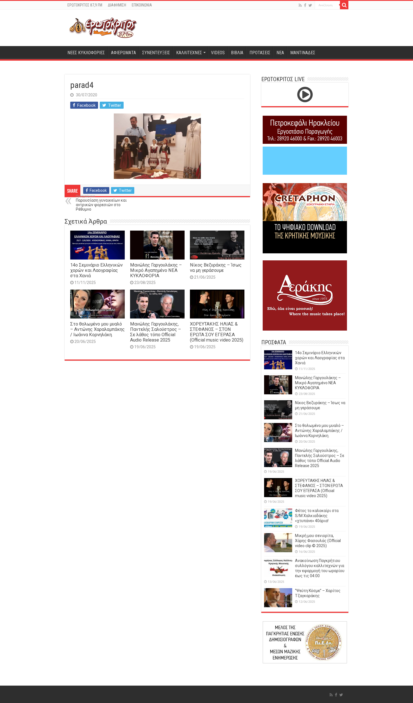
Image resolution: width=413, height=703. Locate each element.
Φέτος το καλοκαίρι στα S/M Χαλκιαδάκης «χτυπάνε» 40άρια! (317, 515)
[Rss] (300, 5)
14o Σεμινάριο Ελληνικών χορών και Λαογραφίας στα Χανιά (96, 270)
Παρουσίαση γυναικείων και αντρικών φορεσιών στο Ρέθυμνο (101, 202)
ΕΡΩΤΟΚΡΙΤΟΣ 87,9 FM (84, 5)
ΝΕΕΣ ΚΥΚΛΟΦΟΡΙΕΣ (86, 52)
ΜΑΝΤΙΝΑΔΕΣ (302, 52)
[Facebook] (305, 5)
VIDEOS (218, 52)
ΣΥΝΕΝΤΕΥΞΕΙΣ (156, 52)
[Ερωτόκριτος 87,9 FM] (103, 27)
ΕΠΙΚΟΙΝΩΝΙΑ (142, 5)
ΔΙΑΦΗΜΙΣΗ (117, 5)
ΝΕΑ (280, 52)
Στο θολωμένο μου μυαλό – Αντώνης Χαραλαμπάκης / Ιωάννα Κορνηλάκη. (97, 329)
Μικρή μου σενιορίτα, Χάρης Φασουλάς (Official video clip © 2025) (318, 540)
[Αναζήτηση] (344, 5)
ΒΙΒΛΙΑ (237, 52)
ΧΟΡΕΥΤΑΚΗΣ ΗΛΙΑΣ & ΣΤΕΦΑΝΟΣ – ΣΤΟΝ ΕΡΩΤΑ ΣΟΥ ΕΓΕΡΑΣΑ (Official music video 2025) (216, 332)
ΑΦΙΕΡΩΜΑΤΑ (123, 52)
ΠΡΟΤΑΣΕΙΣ (259, 52)
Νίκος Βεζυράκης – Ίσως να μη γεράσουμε (216, 267)
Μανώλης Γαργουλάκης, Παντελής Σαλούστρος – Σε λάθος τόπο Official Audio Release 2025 (155, 332)
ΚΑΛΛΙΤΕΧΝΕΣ (189, 52)
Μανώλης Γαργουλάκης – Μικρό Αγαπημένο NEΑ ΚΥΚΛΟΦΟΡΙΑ (156, 270)
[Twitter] (310, 5)
